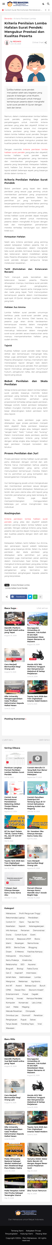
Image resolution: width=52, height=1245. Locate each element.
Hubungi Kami (26, 1234)
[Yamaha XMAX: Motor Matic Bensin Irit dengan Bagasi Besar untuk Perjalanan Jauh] (37, 1150)
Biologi (20, 969)
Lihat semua (42, 608)
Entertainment (12, 994)
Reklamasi (23, 981)
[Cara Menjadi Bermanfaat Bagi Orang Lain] (14, 1086)
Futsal (25, 994)
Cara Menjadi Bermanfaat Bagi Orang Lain (12, 666)
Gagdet (35, 994)
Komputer (10, 1003)
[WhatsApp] (35, 597)
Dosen (9, 952)
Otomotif (26, 1015)
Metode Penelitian (14, 1011)
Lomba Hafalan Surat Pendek (16, 588)
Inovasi (20, 998)
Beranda (8, 19)
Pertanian (25, 930)
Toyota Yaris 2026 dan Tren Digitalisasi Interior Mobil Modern (37, 698)
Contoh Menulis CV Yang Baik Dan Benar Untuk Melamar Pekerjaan (37, 771)
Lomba (37, 977)
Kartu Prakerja (12, 960)
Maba (16, 1007)
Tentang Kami (17, 1231)
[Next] (49, 10)
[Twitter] (30, 597)
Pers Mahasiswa (30, 1238)
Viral (40, 1024)
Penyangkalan (11, 1234)
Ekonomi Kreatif (36, 990)
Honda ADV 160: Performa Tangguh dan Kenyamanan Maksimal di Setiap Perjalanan (36, 669)
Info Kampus (11, 930)
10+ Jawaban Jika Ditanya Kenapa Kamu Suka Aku (35, 833)
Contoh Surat (21, 935)
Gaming (9, 998)
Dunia (8, 935)
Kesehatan (10, 926)
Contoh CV (11, 922)
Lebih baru (8, 740)
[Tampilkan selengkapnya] (40, 597)
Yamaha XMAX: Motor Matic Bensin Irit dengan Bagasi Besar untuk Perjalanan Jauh (37, 1163)
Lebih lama (44, 740)
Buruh (42, 986)
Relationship (11, 964)
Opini (21, 922)
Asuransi (32, 964)
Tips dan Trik (33, 922)
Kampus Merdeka (34, 998)
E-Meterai (19, 952)
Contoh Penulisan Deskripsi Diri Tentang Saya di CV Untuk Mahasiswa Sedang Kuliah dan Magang (36, 803)
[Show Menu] (3, 4)
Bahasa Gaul (30, 986)
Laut (8, 1007)
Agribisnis (35, 981)
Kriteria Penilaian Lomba (25, 19)
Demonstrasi (39, 930)
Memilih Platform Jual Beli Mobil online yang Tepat (14, 630)
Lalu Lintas (36, 1003)
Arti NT (9, 986)
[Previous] (45, 10)
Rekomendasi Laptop (15, 918)
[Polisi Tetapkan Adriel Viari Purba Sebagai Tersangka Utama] (14, 1181)
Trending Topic (27, 1024)
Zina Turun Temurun (37, 1191)
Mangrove (10, 981)
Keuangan (19, 943)
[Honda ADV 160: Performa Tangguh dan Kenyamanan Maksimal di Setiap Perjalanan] (37, 1086)
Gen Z (8, 973)
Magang (25, 1007)
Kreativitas (27, 960)
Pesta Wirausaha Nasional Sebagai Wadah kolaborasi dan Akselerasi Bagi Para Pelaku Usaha (13, 1163)
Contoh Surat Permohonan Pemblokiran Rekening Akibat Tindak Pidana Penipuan (24, 10)
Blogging (33, 947)
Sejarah (22, 926)
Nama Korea (33, 943)
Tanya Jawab (11, 1024)
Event (32, 935)
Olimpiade (30, 1011)
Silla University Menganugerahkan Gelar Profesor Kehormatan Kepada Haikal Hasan (14, 701)
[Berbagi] (46, 43)
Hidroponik (11, 956)
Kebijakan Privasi (33, 1231)
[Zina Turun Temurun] (37, 1181)
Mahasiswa (11, 913)
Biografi (9, 969)
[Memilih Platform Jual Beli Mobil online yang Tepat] (14, 1050)
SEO (22, 964)
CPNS (8, 990)
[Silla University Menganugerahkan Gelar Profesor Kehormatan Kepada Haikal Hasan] (14, 1118)
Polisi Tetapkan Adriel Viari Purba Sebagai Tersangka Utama (14, 1193)
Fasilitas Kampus (34, 952)
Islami (8, 943)
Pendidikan (33, 918)
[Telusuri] (48, 4)
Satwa (32, 1020)
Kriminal (10, 939)
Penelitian (38, 1015)
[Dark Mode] (43, 4)
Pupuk (23, 1020)
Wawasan (10, 1028)
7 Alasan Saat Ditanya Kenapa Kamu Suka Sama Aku (12, 891)
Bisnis (37, 939)
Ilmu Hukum (25, 956)
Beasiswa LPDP (24, 939)
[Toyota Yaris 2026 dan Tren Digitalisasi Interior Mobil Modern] (37, 1118)
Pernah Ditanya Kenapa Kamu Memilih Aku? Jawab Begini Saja (37, 891)
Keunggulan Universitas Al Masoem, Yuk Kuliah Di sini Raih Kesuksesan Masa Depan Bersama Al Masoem (36, 635)
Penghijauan (11, 1020)
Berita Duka (19, 947)
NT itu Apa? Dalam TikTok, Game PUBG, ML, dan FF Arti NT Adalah (13, 834)
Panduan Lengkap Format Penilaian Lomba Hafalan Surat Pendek (14, 771)
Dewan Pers (20, 990)
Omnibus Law (12, 1015)
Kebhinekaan (25, 977)
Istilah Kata (11, 977)
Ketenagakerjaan (36, 926)
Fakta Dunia (32, 969)
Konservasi (23, 1003)
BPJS (8, 947)
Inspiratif (19, 973)
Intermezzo (31, 973)
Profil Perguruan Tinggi (29, 913)
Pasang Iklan (41, 1234)
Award (18, 986)
